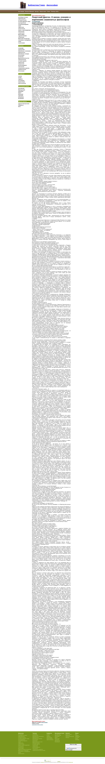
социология (21, 32)
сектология (21, 66)
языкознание (21, 42)
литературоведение (23, 24)
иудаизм (20, 79)
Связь (48, 11)
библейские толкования (24, 51)
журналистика (21, 18)
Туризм (77, 735)
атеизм (20, 76)
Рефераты (21, 105)
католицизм (21, 80)
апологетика (21, 49)
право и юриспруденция (24, 30)
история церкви (22, 61)
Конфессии (21, 73)
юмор (19, 41)
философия (52, 5)
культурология (22, 22)
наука (19, 25)
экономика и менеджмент (24, 40)
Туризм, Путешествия (23, 103)
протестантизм (22, 83)
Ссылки (77, 737)
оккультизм (21, 62)
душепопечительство (23, 58)
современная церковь (24, 68)
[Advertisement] (24, 131)
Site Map (77, 739)
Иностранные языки (24, 86)
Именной (68, 735)
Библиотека (22, 14)
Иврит (19, 92)
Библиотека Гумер (36, 5)
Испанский (21, 97)
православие (21, 81)
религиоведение (22, 65)
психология (21, 31)
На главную (21, 11)
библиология (21, 52)
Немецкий (20, 91)
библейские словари (23, 53)
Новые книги (43, 11)
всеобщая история (23, 17)
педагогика (21, 27)
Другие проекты (23, 101)
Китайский (21, 98)
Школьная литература (24, 38)
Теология (21, 45)
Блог (19, 106)
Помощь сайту (54, 11)
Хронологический (70, 736)
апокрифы (21, 48)
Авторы (37, 11)
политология (21, 28)
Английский (21, 88)
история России (22, 20)
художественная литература (24, 749)
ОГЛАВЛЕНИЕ (36, 21)
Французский (21, 89)
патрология (21, 63)
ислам (19, 77)
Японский (20, 94)
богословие (21, 55)
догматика (21, 56)
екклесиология (22, 59)
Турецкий (20, 95)
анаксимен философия (37, 724)
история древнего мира (24, 21)
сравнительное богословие (39, 750)
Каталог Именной (29, 11)
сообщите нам (71, 762)
